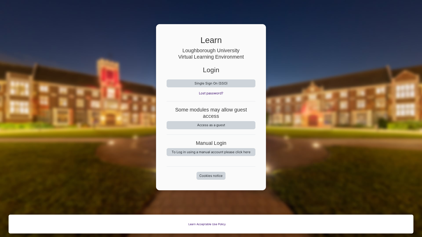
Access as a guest (211, 125)
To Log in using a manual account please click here (211, 152)
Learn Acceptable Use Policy (207, 224)
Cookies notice (211, 176)
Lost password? (211, 93)
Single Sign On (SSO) (211, 83)
